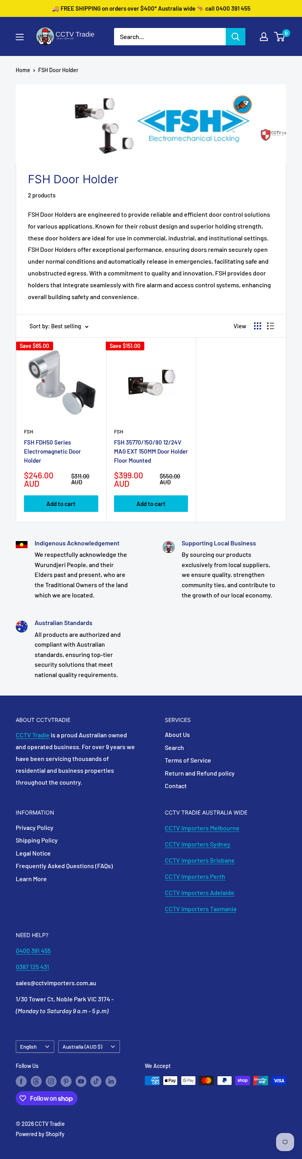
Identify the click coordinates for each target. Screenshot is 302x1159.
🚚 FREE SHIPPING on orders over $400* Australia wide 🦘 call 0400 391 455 (151, 8)
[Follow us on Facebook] (21, 1081)
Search (174, 747)
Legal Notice (33, 853)
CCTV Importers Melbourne (202, 828)
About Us (177, 734)
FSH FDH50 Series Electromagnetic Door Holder (52, 451)
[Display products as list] (270, 325)
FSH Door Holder (58, 70)
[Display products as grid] (257, 325)
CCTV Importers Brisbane (200, 860)
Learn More (31, 878)
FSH (28, 431)
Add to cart (61, 503)
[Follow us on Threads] (36, 1081)
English (28, 1046)
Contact (176, 785)
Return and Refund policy (200, 773)
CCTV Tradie (33, 735)
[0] (280, 36)
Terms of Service (188, 760)
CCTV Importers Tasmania (200, 908)
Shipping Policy (37, 840)
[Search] (235, 36)
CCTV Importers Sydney (197, 844)
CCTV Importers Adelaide (199, 892)
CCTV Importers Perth (195, 876)
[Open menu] (20, 37)
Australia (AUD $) (82, 1046)
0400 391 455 (33, 950)
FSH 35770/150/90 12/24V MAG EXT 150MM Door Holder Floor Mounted (151, 451)
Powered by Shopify (40, 1134)
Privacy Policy (34, 827)
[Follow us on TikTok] (95, 1081)
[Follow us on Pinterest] (66, 1081)
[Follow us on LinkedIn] (110, 1081)
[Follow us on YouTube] (81, 1081)
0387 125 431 (32, 966)
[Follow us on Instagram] (51, 1081)
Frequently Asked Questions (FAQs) (64, 865)
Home (23, 70)
